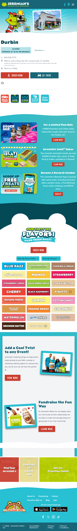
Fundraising (43, 496)
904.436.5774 (10, 57)
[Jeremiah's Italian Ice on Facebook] (43, 517)
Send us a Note (10, 68)
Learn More (58, 164)
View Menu (12, 378)
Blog (48, 500)
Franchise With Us (34, 500)
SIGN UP (58, 193)
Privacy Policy (51, 527)
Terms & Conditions (64, 527)
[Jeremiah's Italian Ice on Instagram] (53, 517)
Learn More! (58, 139)
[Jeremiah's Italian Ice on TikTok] (58, 517)
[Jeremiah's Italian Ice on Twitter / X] (48, 517)
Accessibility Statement (34, 527)
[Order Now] (65, 4)
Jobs (55, 500)
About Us (31, 496)
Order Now (38, 250)
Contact (55, 496)
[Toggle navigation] (73, 4)
